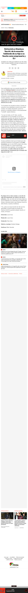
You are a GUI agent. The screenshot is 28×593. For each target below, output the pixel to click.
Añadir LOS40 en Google (15, 82)
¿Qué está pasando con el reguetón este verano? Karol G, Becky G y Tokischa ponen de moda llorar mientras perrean (13, 267)
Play (26, 590)
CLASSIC (10, 8)
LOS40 (3, 8)
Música (6, 27)
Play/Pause (14, 38)
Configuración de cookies (18, 558)
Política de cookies (8, 558)
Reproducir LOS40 (25, 136)
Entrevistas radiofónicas (13, 273)
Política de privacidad (20, 557)
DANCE (16, 8)
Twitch (19, 533)
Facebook (10, 68)
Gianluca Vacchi (4, 273)
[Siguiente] (26, 24)
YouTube (11, 533)
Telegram (18, 68)
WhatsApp (15, 68)
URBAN (22, 8)
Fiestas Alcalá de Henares (18, 24)
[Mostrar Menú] (2, 11)
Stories (22, 533)
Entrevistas (11, 27)
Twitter (12, 68)
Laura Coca (9, 71)
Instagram (6, 533)
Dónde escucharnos (18, 559)
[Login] (26, 11)
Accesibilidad (12, 557)
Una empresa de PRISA (14, 564)
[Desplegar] (14, 586)
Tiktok (9, 533)
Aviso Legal (6, 557)
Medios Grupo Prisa (14, 567)
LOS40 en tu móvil (9, 559)
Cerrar (25, 19)
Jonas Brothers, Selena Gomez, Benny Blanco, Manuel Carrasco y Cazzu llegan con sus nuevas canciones (20, 523)
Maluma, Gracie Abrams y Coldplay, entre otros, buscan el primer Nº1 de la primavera (7, 522)
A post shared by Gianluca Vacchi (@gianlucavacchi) (14, 186)
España (2, 15)
